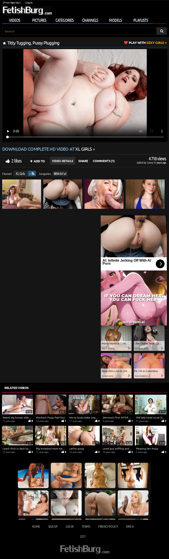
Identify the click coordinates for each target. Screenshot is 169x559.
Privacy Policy (108, 526)
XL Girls (20, 173)
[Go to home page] (27, 11)
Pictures (39, 20)
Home (36, 526)
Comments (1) (104, 161)
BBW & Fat (60, 173)
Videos (14, 20)
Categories (64, 20)
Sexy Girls (146, 42)
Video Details (62, 161)
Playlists (140, 20)
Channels (90, 20)
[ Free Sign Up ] (11, 2)
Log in (29, 2)
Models (115, 20)
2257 (83, 536)
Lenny (150, 162)
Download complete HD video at (47, 149)
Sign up (52, 526)
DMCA (130, 526)
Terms (86, 526)
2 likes (16, 160)
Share (83, 161)
